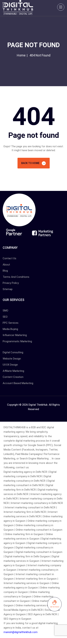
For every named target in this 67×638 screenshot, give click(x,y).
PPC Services (10, 322)
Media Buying (10, 329)
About (6, 264)
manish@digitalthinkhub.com (21, 632)
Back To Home (30, 163)
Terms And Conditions (16, 276)
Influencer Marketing (15, 335)
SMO (5, 310)
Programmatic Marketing (17, 341)
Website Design (12, 358)
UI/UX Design (10, 364)
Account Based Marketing (18, 383)
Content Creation (13, 377)
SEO (5, 316)
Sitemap (8, 289)
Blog (5, 270)
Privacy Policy (11, 283)
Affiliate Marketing (13, 371)
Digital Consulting (13, 352)
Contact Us (9, 258)
